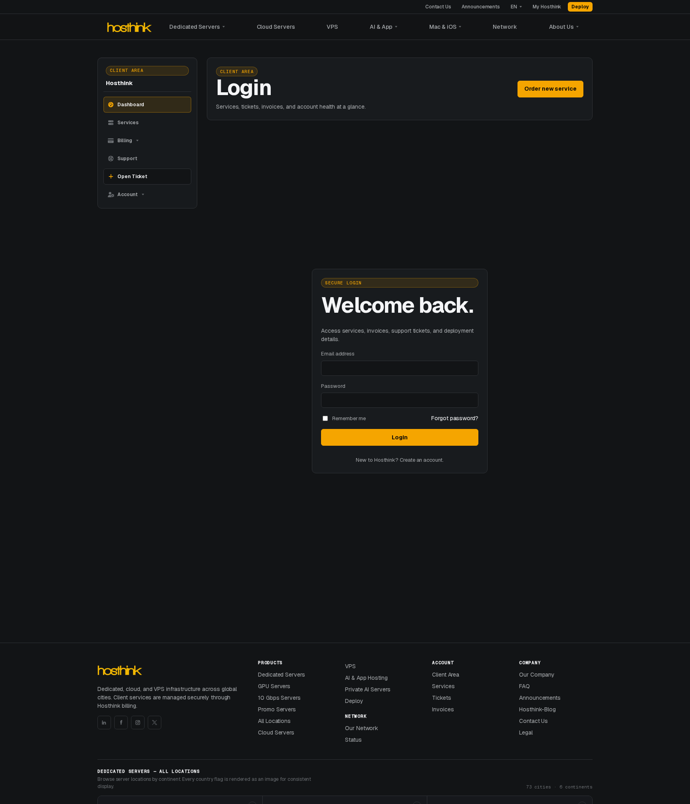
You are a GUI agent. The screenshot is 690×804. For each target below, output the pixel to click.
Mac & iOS (442, 26)
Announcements (481, 7)
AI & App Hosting (366, 677)
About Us (561, 26)
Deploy (580, 7)
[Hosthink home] (130, 27)
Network (505, 26)
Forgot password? (454, 418)
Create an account (421, 460)
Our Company (537, 674)
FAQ (524, 686)
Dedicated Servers (194, 26)
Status (353, 739)
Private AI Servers (368, 689)
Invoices (443, 709)
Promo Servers (277, 709)
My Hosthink (547, 7)
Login (400, 437)
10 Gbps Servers (279, 697)
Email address (338, 353)
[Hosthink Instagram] (138, 722)
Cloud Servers (276, 26)
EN (514, 7)
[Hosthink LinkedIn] (104, 722)
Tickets (441, 697)
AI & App (381, 26)
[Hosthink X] (154, 722)
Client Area (445, 674)
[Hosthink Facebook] (121, 722)
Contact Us (438, 7)
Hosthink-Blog (537, 709)
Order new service (550, 88)
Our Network (361, 728)
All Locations (274, 721)
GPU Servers (274, 686)
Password (333, 386)
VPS (332, 26)
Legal (526, 732)
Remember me (349, 418)
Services (443, 686)
